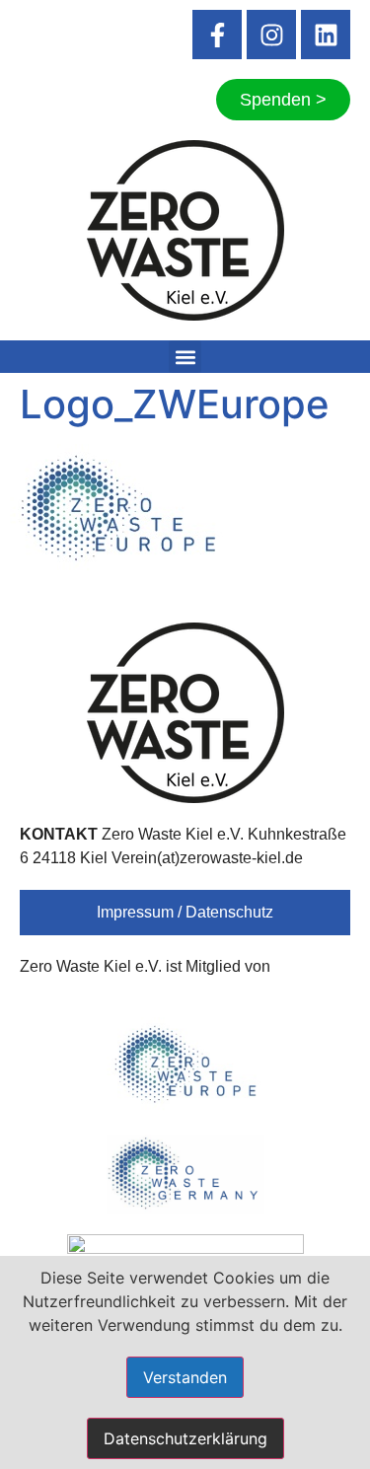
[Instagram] (271, 34)
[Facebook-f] (217, 34)
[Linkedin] (325, 34)
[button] (185, 356)
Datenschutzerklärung (185, 1438)
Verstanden (185, 1377)
